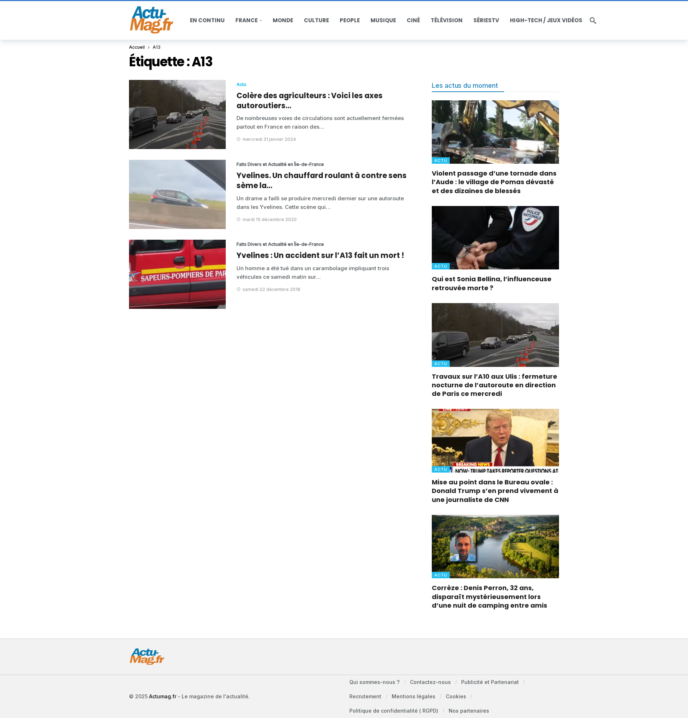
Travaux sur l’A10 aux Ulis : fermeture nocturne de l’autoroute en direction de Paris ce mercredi (494, 385)
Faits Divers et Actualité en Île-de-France (263, 164)
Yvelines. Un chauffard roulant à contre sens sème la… (321, 180)
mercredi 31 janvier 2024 (269, 139)
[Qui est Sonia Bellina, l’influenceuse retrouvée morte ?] (495, 238)
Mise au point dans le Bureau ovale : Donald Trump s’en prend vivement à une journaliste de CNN (495, 491)
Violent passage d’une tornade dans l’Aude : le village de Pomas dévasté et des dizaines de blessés (494, 182)
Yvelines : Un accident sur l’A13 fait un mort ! (320, 255)
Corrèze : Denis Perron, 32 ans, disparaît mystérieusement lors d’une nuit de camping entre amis (489, 596)
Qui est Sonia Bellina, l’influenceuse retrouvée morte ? (491, 283)
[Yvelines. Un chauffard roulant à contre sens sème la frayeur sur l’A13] (177, 194)
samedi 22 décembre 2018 (271, 289)
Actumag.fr (162, 696)
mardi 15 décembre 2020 (270, 219)
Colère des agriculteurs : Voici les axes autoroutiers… (309, 100)
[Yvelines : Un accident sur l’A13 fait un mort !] (177, 274)
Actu (241, 84)
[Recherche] (593, 20)
